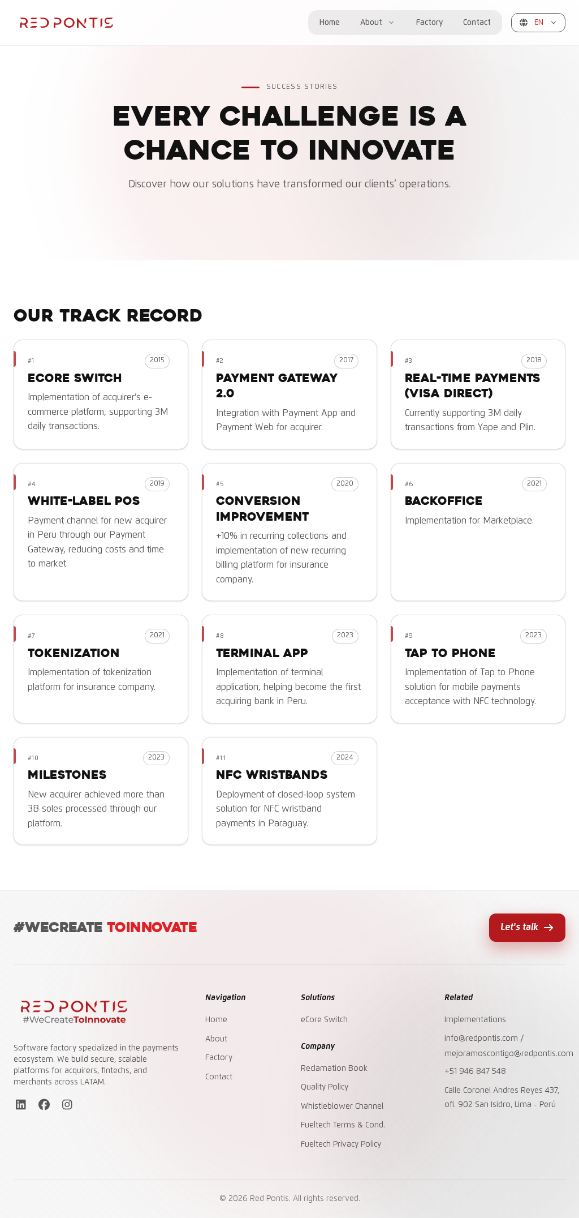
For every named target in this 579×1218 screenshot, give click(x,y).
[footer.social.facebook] (44, 1106)
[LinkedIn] (21, 1106)
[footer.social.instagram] (67, 1106)
